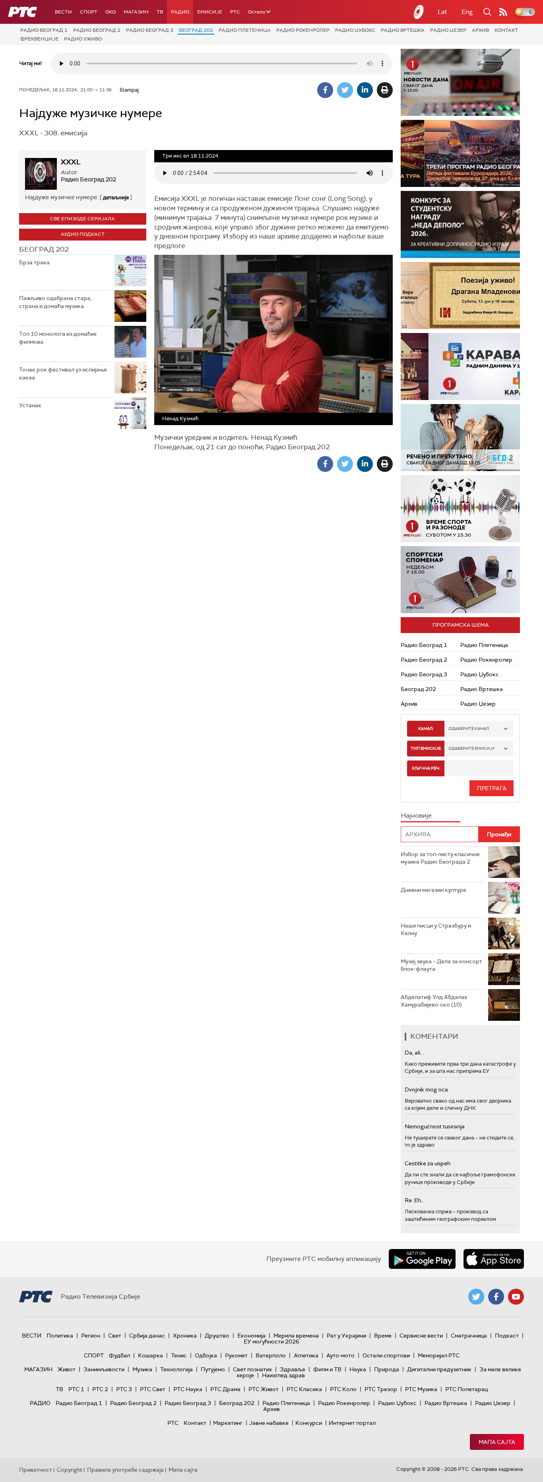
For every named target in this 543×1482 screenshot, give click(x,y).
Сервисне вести (421, 1335)
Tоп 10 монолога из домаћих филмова (58, 337)
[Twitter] (345, 90)
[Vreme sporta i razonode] (460, 508)
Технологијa (176, 1369)
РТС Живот (263, 1389)
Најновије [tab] (416, 815)
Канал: (425, 728)
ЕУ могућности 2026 (271, 1341)
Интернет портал (352, 1422)
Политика (60, 1335)
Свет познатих (252, 1369)
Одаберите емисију (471, 748)
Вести (63, 12)
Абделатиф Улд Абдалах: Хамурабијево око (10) (434, 1001)
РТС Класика (304, 1389)
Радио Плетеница (245, 30)
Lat (442, 12)
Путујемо (213, 1369)
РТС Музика (421, 1389)
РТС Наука (187, 1389)
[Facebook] (325, 90)
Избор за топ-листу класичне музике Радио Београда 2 (440, 858)
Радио (180, 12)
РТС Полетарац (466, 1389)
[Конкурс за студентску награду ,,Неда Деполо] (460, 224)
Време (383, 1335)
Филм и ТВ (327, 1369)
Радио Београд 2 (96, 30)
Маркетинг (227, 1422)
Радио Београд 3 (149, 30)
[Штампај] (385, 90)
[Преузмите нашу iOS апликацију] (493, 1259)
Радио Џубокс (355, 30)
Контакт (506, 30)
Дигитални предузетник (439, 1369)
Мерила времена (296, 1335)
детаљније (116, 197)
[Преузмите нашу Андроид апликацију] (422, 1259)
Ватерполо (271, 1355)
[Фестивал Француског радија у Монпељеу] (460, 153)
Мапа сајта (497, 1441)
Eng (467, 12)
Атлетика (306, 1355)
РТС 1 (76, 1389)
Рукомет (236, 1355)
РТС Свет (152, 1389)
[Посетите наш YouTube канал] (516, 1297)
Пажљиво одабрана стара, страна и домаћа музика (55, 302)
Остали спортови (386, 1355)
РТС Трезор (381, 1389)
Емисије (209, 12)
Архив (480, 30)
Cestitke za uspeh (427, 1163)
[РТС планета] (419, 12)
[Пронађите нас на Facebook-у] (496, 1297)
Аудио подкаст (83, 234)
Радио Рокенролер (303, 30)
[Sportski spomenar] (460, 579)
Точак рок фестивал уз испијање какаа (63, 373)
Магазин (136, 12)
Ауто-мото (340, 1355)
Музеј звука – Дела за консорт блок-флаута (441, 965)
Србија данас (147, 1335)
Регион (90, 1335)
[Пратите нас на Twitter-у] (476, 1297)
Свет (114, 1335)
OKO (110, 12)
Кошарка (150, 1355)
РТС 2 (100, 1389)
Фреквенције (39, 39)
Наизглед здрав (283, 1375)
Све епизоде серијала (82, 219)
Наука (357, 1369)
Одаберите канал (468, 728)
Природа (386, 1369)
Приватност (35, 1469)
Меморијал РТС (439, 1355)
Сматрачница (469, 1335)
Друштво (217, 1335)
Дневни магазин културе (433, 889)
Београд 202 (196, 30)
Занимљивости (103, 1369)
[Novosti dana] (460, 82)
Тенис (179, 1355)
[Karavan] (460, 366)
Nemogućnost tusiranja (435, 1126)
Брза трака (34, 262)
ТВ (160, 12)
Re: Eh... (415, 1200)
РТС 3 (124, 1389)
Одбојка (206, 1355)
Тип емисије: (426, 748)
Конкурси (308, 1422)
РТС (235, 12)
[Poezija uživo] (460, 295)
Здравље (292, 1369)
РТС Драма (225, 1389)
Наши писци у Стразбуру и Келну (436, 929)
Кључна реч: (426, 768)
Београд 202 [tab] (44, 249)
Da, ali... (414, 1052)
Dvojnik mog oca (426, 1089)
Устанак (30, 405)
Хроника (185, 1335)
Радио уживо (83, 39)
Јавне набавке (269, 1422)
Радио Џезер (448, 30)
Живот (67, 1369)
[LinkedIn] (365, 90)
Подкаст (507, 1335)
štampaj (129, 90)
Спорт (88, 12)
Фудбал (119, 1355)
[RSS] (503, 12)
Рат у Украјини (346, 1335)
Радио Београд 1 (44, 30)
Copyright (69, 1469)
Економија (251, 1335)
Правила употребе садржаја (125, 1469)
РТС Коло (343, 1389)
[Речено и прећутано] (460, 437)
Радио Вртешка (403, 30)
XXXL (70, 162)
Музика (142, 1369)
